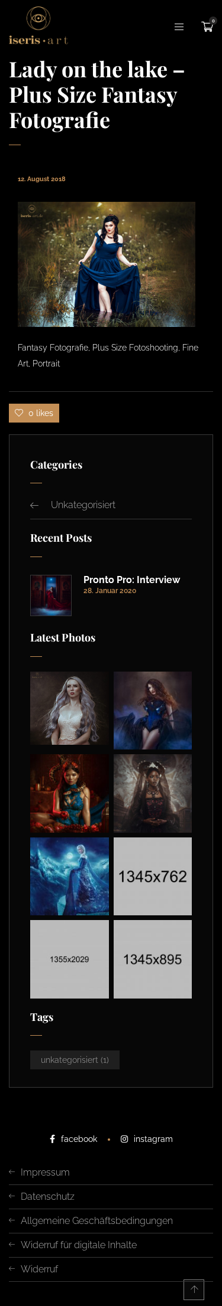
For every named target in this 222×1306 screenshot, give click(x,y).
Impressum (45, 1172)
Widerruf (39, 1269)
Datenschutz (48, 1196)
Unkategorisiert (83, 504)
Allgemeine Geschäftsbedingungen (97, 1220)
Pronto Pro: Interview (131, 580)
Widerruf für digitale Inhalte (79, 1245)
